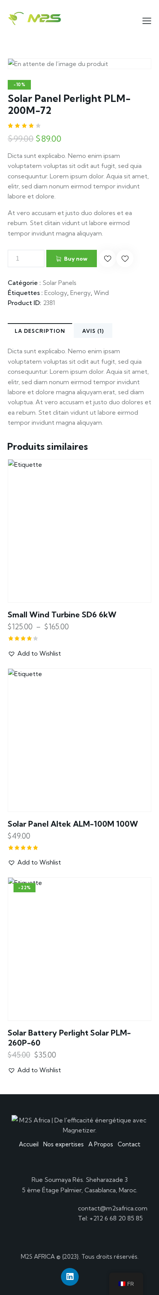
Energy (80, 293)
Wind (101, 293)
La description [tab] (40, 331)
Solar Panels (59, 282)
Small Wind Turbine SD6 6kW (62, 614)
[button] (107, 258)
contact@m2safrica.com (112, 1208)
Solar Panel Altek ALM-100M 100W (73, 824)
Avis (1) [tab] (93, 331)
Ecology (55, 293)
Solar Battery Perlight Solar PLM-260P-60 (69, 1038)
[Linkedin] (70, 1277)
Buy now (75, 258)
